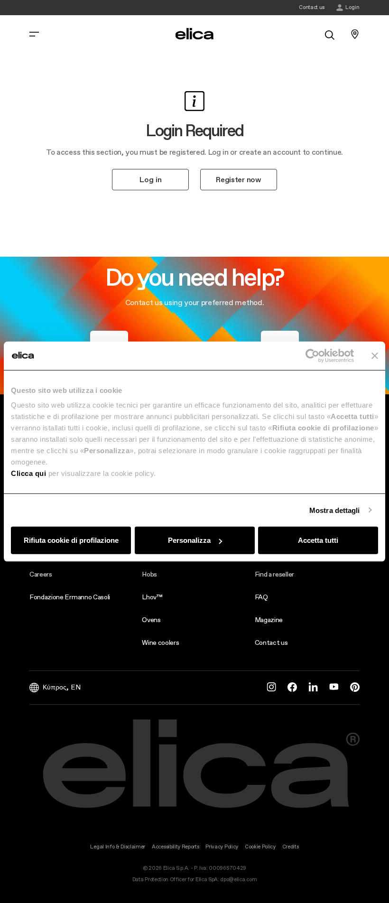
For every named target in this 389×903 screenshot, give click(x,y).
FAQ (261, 597)
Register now (238, 179)
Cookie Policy (260, 846)
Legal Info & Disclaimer (117, 846)
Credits (290, 846)
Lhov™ (152, 597)
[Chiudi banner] (374, 355)
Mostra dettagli (334, 510)
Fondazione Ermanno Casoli (69, 597)
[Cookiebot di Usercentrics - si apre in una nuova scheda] (312, 355)
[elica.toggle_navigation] (34, 34)
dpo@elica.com (238, 879)
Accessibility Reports (175, 846)
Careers (40, 574)
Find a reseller (274, 574)
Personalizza (189, 540)
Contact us (271, 642)
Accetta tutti (318, 540)
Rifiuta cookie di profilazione (71, 540)
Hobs (149, 574)
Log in (150, 179)
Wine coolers (160, 642)
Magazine (269, 619)
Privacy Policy (221, 846)
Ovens (151, 619)
